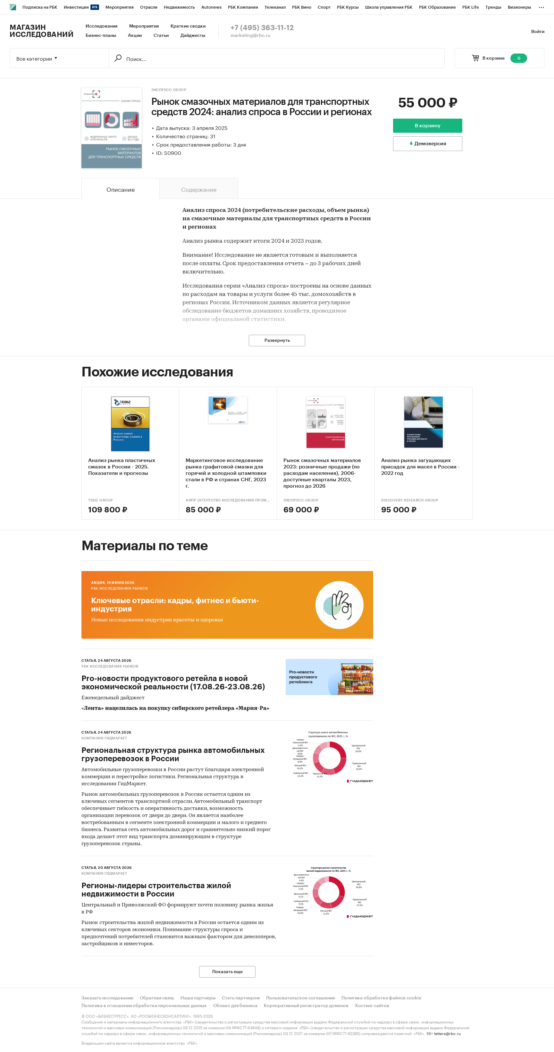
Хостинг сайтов (372, 1006)
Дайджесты (192, 35)
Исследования (101, 26)
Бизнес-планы (101, 35)
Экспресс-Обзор (168, 90)
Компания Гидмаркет (104, 738)
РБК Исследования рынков (119, 588)
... (541, 6)
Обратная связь (157, 998)
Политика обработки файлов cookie (381, 998)
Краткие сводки (188, 26)
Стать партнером (241, 998)
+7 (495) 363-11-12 (262, 27)
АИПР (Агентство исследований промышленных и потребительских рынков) (228, 500)
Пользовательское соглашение (300, 998)
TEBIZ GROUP (100, 500)
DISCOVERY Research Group (409, 500)
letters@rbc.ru (447, 1033)
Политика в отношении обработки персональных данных (144, 1006)
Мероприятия (144, 26)
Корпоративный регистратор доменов (306, 1006)
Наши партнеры (197, 998)
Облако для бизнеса (235, 1006)
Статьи (161, 35)
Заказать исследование (107, 998)
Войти (537, 31)
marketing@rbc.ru (251, 35)
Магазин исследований (41, 31)
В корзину (428, 125)
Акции (135, 35)
